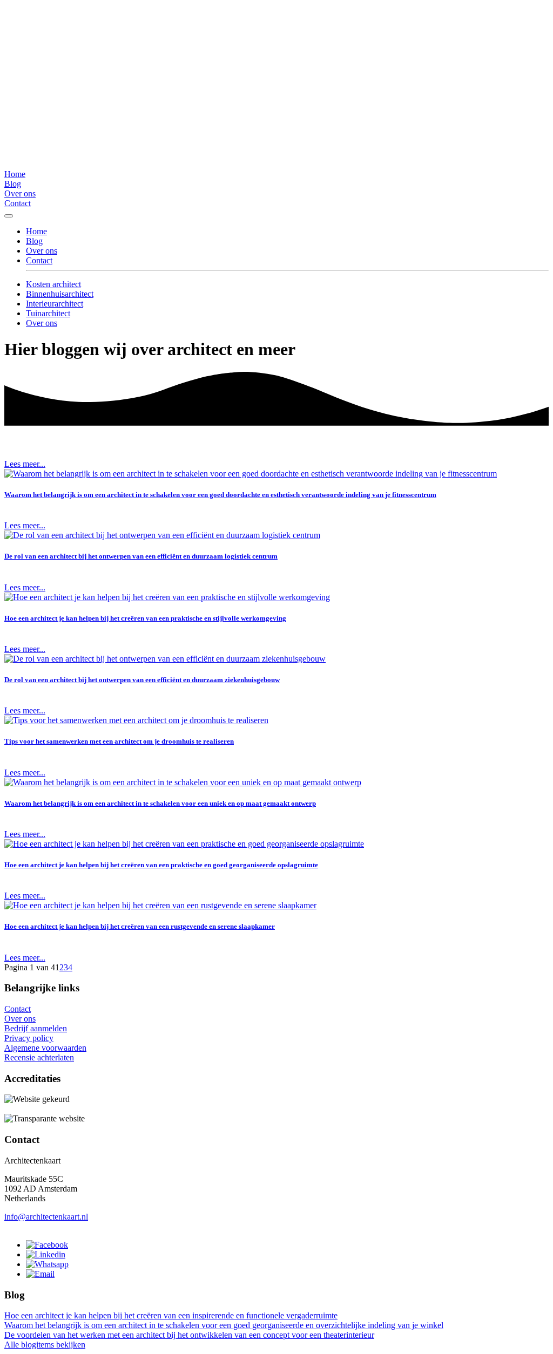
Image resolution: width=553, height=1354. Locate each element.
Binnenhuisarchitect (59, 293)
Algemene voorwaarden (45, 1047)
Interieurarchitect (54, 303)
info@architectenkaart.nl (46, 1216)
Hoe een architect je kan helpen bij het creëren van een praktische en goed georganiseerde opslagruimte (161, 865)
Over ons (20, 193)
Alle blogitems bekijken (44, 1344)
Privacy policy (28, 1038)
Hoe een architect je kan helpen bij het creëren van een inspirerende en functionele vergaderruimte (171, 1315)
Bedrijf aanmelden (35, 1028)
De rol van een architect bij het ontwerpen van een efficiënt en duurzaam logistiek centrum (141, 556)
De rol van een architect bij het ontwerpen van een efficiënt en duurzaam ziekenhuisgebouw (142, 680)
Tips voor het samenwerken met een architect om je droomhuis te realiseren (119, 741)
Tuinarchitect (48, 313)
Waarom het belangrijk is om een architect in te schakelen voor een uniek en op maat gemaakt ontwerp (160, 803)
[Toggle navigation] (8, 215)
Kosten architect (53, 284)
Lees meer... (24, 463)
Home (14, 174)
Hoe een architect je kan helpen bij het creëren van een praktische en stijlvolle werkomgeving (145, 618)
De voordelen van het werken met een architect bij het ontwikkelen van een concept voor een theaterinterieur (189, 1334)
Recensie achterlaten (39, 1057)
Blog (12, 183)
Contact (17, 203)
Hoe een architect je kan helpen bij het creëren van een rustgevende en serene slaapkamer (139, 926)
